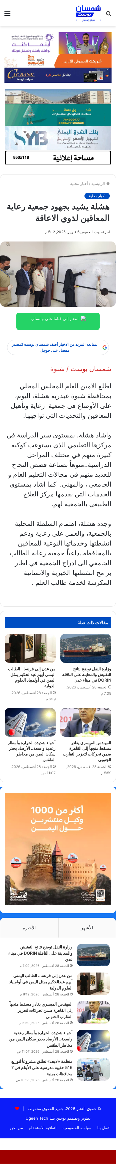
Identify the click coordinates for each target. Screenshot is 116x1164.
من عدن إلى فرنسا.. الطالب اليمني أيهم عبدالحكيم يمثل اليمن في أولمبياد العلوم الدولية (41, 981)
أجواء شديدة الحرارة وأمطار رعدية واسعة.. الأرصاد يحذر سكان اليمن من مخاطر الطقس (41, 1039)
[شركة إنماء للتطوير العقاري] (58, 96)
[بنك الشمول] (58, 114)
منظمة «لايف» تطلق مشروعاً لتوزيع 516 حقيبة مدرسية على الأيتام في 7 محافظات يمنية (42, 1067)
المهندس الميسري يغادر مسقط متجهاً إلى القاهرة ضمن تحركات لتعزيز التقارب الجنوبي (41, 1010)
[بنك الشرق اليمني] (58, 137)
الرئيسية (98, 183)
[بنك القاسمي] (58, 60)
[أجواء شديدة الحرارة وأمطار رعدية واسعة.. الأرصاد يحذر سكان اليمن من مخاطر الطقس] (30, 722)
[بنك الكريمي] (58, 42)
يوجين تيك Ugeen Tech (46, 1118)
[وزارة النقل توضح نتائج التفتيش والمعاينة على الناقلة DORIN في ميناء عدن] (85, 648)
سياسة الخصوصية (76, 1127)
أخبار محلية (79, 183)
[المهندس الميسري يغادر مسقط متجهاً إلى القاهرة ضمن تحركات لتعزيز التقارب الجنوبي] (85, 722)
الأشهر (87, 928)
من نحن (16, 1127)
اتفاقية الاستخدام (43, 1127)
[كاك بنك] (58, 74)
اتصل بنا (104, 1127)
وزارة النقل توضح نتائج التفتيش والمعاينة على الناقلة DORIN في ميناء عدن (86, 674)
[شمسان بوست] (88, 13)
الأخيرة (29, 928)
